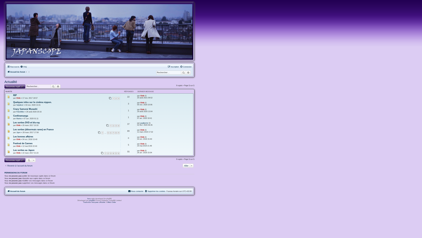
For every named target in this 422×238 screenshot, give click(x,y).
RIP (15, 95)
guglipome (144, 123)
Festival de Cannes (22, 143)
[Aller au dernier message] (146, 96)
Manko (19, 118)
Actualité (10, 82)
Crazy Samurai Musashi (25, 109)
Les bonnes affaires (23, 136)
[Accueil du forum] (99, 31)
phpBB (91, 200)
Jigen (18, 132)
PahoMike (20, 112)
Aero (89, 198)
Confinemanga (20, 116)
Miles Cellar (111, 202)
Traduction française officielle (94, 202)
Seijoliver (19, 105)
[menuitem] (23, 67)
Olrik (18, 98)
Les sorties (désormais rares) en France (33, 129)
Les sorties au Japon (23, 150)
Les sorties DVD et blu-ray (26, 122)
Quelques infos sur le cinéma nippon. (32, 102)
